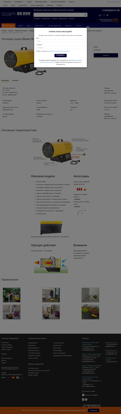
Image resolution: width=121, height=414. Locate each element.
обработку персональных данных (59, 51)
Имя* (37, 38)
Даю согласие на (54, 51)
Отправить (60, 55)
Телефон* (39, 44)
